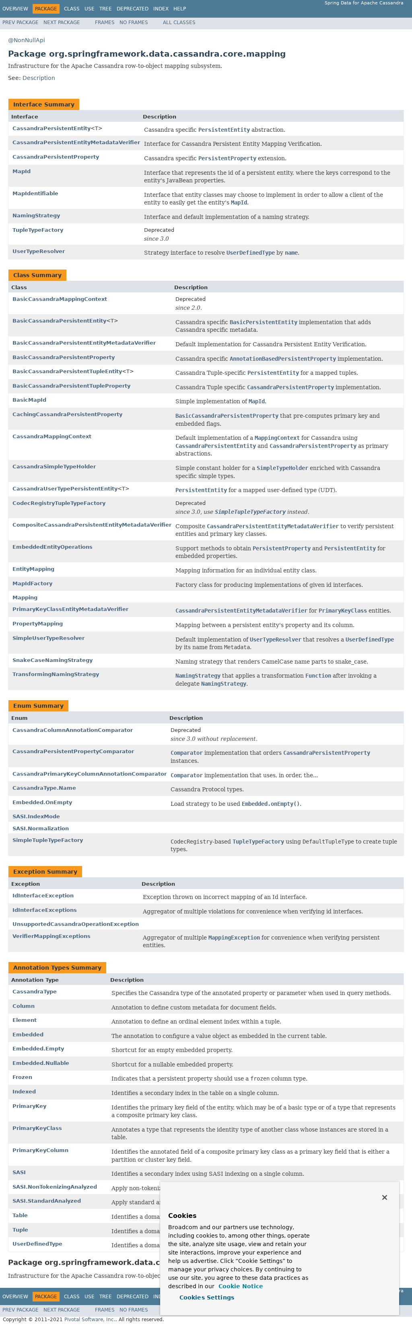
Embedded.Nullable (40, 1063)
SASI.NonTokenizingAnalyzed (54, 1187)
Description (39, 78)
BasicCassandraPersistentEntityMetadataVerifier (84, 343)
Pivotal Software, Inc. (89, 1319)
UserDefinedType (37, 1244)
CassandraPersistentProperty (55, 157)
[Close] (384, 1197)
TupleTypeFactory (37, 230)
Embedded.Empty (38, 1049)
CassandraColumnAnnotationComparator (72, 730)
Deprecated (132, 9)
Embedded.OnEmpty (42, 802)
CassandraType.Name (44, 788)
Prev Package (20, 22)
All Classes (179, 22)
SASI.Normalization (40, 828)
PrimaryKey (29, 1106)
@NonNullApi (26, 40)
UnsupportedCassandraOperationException (75, 924)
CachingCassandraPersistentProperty (67, 414)
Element (24, 1020)
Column (23, 1006)
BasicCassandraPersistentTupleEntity (67, 371)
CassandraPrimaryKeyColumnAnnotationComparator (89, 774)
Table (20, 1215)
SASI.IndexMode (36, 816)
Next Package (61, 22)
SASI (19, 1172)
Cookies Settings (206, 1297)
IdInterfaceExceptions (44, 910)
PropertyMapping (37, 624)
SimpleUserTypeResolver (48, 638)
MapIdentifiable (35, 193)
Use (89, 9)
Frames (105, 22)
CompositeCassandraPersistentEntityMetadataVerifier (91, 525)
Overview (15, 9)
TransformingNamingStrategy (55, 674)
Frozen (22, 1077)
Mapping (24, 598)
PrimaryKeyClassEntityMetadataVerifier (70, 609)
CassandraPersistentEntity (51, 128)
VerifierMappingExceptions (51, 936)
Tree (105, 9)
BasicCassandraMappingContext (59, 299)
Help (179, 9)
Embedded (27, 1035)
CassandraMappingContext (51, 436)
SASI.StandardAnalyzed (46, 1201)
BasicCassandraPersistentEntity (59, 321)
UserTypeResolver (38, 251)
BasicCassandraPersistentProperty (63, 357)
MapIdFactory (32, 583)
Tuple (20, 1230)
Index (161, 9)
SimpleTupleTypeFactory (47, 840)
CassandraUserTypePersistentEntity (64, 489)
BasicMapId (29, 400)
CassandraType (34, 992)
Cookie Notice (239, 1286)
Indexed (24, 1092)
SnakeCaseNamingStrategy (52, 660)
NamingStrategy (36, 215)
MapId (21, 171)
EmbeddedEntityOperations (52, 547)
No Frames (133, 22)
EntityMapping (33, 569)
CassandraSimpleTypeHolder (54, 467)
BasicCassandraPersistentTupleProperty (71, 386)
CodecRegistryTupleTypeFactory (58, 503)
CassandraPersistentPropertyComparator (73, 751)
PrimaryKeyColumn (40, 1150)
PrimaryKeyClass (37, 1128)
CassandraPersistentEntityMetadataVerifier (76, 142)
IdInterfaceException (43, 896)
